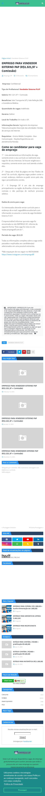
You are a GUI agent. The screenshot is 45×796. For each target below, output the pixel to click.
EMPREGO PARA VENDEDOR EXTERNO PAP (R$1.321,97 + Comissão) (19, 387)
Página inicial (6, 58)
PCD (22, 705)
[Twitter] (19, 352)
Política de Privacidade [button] (13, 784)
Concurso (22, 695)
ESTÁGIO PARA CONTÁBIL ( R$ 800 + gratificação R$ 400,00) (26, 643)
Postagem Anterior (9, 528)
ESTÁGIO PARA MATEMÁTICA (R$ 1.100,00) (28, 661)
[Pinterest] (24, 352)
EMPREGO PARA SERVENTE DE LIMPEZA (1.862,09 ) (27, 617)
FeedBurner (27, 741)
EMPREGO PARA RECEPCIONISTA (24, 626)
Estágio (22, 698)
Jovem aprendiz (22, 701)
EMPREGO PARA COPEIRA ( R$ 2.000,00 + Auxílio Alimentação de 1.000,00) (27, 607)
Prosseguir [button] (22, 790)
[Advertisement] (22, 32)
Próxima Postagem (35, 528)
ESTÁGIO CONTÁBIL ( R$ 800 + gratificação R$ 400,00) (23, 653)
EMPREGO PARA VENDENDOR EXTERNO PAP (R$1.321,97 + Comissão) (20, 452)
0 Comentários (33, 76)
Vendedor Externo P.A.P (20, 58)
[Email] (28, 352)
